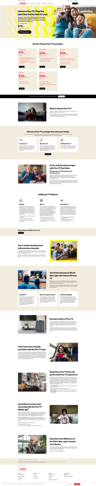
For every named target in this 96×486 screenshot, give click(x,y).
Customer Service (52, 474)
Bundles (19, 479)
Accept (77, 484)
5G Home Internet (21, 474)
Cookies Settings (70, 484)
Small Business (76, 0)
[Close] (94, 484)
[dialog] (23, 29)
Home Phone (35, 477)
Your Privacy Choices (69, 476)
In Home (72, 0)
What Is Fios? (51, 476)
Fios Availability (20, 477)
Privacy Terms (66, 474)
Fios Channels (35, 476)
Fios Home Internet (21, 476)
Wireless (68, 0)
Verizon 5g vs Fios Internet (53, 479)
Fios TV (34, 474)
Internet (61, 446)
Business (50, 477)
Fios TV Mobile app (24, 417)
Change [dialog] (25, 0)
